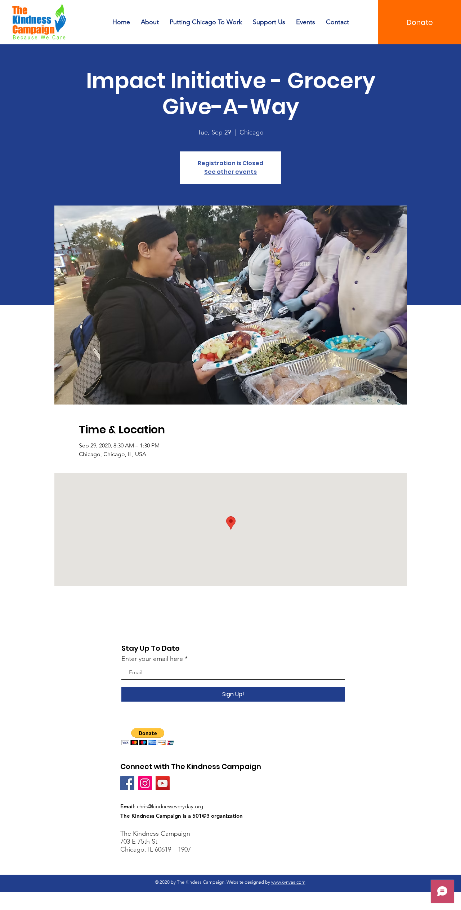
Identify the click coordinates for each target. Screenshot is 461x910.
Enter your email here (152, 658)
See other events (230, 172)
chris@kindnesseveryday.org (170, 806)
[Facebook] (127, 783)
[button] (147, 736)
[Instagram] (145, 783)
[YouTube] (163, 783)
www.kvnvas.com (288, 882)
